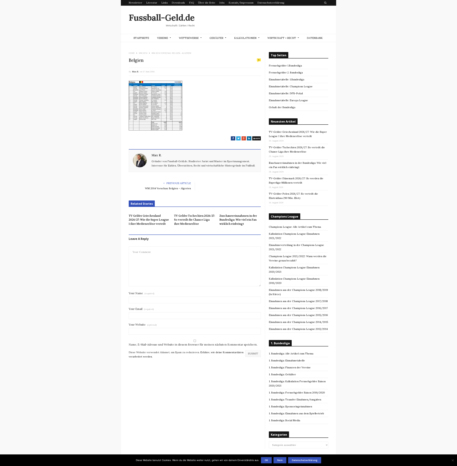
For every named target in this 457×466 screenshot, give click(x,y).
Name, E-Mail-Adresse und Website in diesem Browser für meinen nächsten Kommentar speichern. (193, 344)
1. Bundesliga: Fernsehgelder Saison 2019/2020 (297, 392)
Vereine (162, 38)
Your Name (141, 293)
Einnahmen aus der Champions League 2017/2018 (298, 301)
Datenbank (315, 38)
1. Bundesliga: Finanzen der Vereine (290, 367)
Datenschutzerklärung (270, 2)
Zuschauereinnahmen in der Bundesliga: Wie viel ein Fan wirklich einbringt (238, 220)
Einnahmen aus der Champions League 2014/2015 (298, 322)
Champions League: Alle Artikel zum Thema (295, 226)
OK (266, 460)
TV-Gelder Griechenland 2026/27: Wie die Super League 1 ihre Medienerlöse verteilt (149, 220)
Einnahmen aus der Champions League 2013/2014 (298, 329)
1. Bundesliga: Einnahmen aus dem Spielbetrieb (296, 413)
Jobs (222, 2)
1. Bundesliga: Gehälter (282, 374)
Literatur (151, 2)
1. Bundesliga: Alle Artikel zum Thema (291, 353)
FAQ (191, 2)
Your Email (141, 309)
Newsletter (135, 2)
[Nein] (452, 460)
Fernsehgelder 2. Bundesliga (286, 72)
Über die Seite (206, 2)
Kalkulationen (245, 38)
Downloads (178, 2)
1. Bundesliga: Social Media (284, 420)
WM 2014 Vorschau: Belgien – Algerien (168, 188)
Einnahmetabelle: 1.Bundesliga (286, 79)
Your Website (143, 324)
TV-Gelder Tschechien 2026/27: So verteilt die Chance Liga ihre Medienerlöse (194, 220)
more (256, 138)
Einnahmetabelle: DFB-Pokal (286, 93)
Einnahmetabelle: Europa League (288, 100)
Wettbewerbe (189, 38)
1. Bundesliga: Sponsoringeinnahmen (290, 406)
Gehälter (216, 38)
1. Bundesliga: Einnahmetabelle (287, 360)
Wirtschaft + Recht (281, 38)
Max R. (135, 71)
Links (164, 2)
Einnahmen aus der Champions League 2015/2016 (298, 315)
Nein (280, 460)
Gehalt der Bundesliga (282, 107)
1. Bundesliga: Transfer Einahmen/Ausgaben (295, 399)
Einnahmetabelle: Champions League (291, 86)
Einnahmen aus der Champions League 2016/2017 (298, 308)
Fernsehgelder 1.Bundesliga (285, 65)
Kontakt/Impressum (241, 2)
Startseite (141, 38)
